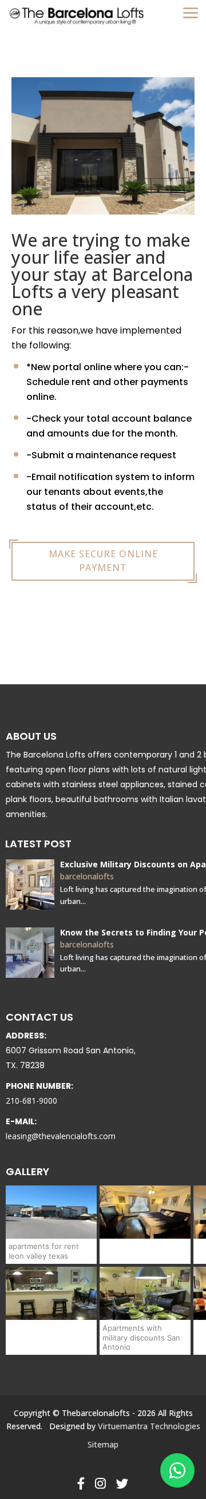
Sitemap (103, 1444)
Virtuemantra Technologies (149, 1426)
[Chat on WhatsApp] (177, 1470)
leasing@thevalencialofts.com (61, 1136)
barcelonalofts (87, 876)
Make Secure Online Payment (103, 561)
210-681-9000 (31, 1100)
